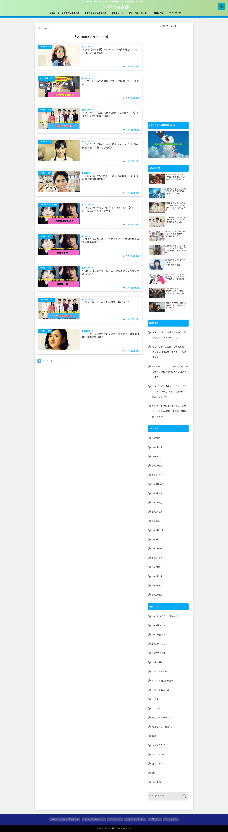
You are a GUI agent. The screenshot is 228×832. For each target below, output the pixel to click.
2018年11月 (158, 540)
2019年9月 (157, 493)
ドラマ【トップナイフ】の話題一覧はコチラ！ (107, 302)
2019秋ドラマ (158, 644)
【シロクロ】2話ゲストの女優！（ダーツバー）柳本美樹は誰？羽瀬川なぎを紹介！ (110, 146)
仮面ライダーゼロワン (162, 727)
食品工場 (156, 782)
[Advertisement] (167, 76)
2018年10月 (158, 549)
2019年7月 (157, 512)
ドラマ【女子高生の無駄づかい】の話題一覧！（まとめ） (110, 83)
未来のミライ (158, 745)
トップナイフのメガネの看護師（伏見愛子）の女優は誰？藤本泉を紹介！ (110, 335)
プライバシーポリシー (139, 13)
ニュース (156, 708)
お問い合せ (159, 13)
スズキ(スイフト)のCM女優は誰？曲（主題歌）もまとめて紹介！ (175, 305)
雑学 (154, 773)
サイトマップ (175, 13)
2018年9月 (157, 558)
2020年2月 (157, 447)
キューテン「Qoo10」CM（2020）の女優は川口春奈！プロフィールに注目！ (169, 352)
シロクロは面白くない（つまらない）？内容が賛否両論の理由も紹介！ (110, 241)
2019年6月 (157, 521)
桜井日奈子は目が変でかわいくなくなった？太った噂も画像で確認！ (175, 262)
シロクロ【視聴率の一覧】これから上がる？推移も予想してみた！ (110, 272)
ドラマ (155, 699)
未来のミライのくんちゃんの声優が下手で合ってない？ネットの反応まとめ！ (175, 206)
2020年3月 (157, 438)
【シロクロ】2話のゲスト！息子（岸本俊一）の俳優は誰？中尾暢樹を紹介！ (110, 177)
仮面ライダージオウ (161, 718)
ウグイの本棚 (115, 7)
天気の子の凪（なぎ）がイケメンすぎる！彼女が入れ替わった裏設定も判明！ (175, 249)
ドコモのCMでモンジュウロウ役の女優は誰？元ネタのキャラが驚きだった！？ (176, 178)
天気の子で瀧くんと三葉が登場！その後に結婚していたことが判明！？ (175, 191)
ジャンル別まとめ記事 (162, 681)
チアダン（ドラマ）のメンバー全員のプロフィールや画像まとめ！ (175, 234)
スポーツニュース (160, 690)
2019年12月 (158, 466)
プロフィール (118, 13)
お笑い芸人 (157, 662)
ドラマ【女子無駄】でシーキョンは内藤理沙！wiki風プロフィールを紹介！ (110, 51)
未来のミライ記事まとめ (95, 13)
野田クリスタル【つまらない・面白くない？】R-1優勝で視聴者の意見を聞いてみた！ (169, 411)
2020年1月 (157, 457)
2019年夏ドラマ (160, 635)
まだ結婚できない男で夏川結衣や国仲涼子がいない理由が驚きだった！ (175, 220)
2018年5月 (157, 595)
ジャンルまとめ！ (160, 672)
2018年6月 (157, 586)
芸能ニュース (158, 764)
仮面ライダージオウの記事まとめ (64, 13)
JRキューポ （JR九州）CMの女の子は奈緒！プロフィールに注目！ (169, 335)
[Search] (184, 796)
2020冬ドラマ (158, 653)
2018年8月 (157, 567)
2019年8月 (157, 503)
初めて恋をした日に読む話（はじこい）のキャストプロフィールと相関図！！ (175, 278)
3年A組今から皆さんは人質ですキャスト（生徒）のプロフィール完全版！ (175, 291)
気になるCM (158, 755)
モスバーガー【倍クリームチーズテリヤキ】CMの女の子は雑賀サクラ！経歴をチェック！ (169, 391)
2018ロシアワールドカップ (165, 616)
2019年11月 (158, 475)
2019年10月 (158, 484)
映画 (154, 736)
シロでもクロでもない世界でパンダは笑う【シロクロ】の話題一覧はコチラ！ (109, 209)
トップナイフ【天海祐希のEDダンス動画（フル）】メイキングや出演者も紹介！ (110, 114)
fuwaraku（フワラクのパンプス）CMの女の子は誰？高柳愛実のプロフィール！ (170, 372)
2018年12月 (158, 530)
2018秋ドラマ (158, 625)
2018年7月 (157, 576)
